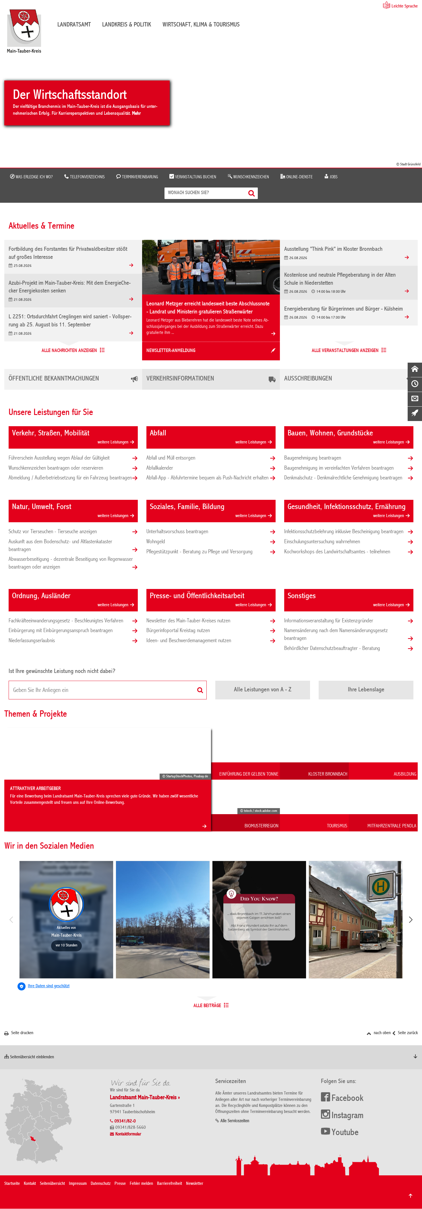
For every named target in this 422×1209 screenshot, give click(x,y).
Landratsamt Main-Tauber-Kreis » (145, 1098)
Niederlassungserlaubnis (32, 641)
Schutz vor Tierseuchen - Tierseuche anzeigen (53, 532)
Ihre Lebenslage (366, 690)
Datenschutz (101, 1184)
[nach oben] (410, 1196)
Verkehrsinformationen (180, 379)
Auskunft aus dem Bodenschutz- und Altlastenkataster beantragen (60, 545)
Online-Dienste (299, 177)
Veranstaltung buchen (195, 177)
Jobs (333, 177)
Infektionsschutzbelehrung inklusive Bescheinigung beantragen (343, 532)
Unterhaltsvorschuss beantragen (177, 532)
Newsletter (194, 1184)
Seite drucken (21, 1033)
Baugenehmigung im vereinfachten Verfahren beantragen (339, 468)
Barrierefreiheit (169, 1184)
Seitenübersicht (52, 1184)
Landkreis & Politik (126, 25)
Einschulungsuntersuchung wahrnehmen (322, 542)
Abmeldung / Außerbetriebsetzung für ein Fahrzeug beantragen (70, 478)
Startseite (12, 1184)
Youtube (345, 1133)
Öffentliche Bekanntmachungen (54, 379)
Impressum (78, 1184)
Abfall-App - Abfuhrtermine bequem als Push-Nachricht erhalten (207, 478)
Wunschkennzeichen (250, 177)
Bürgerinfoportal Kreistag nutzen (178, 631)
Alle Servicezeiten (234, 1121)
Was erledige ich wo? (34, 177)
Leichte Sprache (405, 6)
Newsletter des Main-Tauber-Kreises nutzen (188, 621)
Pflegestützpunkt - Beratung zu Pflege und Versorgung (199, 552)
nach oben (382, 1033)
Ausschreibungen (308, 379)
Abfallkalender (159, 468)
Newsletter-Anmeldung (170, 350)
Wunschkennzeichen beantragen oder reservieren (56, 468)
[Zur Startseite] (27, 33)
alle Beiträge (207, 1006)
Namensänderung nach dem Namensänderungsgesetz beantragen (336, 634)
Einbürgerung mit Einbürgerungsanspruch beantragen (61, 631)
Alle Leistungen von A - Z (262, 690)
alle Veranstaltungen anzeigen (345, 350)
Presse (120, 1184)
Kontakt (30, 1184)
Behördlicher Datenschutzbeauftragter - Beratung (332, 648)
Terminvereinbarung (139, 177)
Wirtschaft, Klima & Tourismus (201, 25)
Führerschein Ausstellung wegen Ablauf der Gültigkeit (59, 458)
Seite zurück (407, 1033)
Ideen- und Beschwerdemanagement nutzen (188, 641)
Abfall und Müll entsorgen (170, 458)
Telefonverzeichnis (87, 177)
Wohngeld (155, 542)
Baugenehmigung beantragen (312, 458)
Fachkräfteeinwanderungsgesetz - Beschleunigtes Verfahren (66, 621)
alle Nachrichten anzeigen (69, 350)
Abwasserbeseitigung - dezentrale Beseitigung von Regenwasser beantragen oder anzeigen (71, 563)
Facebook (347, 1098)
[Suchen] (252, 193)
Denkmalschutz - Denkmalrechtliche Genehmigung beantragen (343, 478)
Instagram (347, 1116)
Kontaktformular (128, 1134)
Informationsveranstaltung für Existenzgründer (328, 621)
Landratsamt (74, 25)
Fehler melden (141, 1184)
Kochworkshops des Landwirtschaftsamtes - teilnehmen (337, 552)
